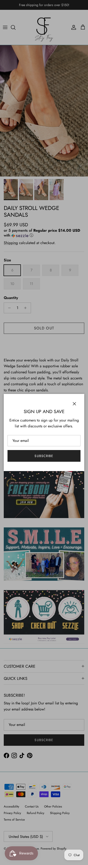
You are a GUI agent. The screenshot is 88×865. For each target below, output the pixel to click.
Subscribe (43, 456)
